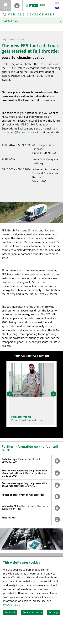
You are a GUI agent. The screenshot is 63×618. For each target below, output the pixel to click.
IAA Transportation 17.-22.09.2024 (57, 473)
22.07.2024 (57, 485)
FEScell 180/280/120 (57, 461)
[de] (57, 3)
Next (53, 394)
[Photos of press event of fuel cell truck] (57, 496)
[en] (57, 7)
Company (5, 39)
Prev (9, 394)
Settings (53, 612)
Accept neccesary (32, 612)
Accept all (10, 612)
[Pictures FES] (57, 519)
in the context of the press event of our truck (57, 508)
